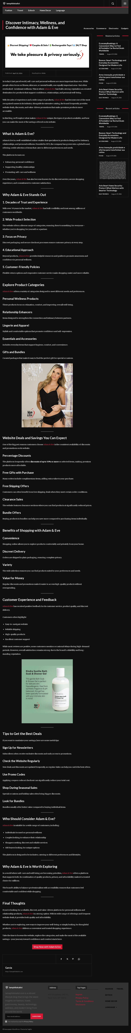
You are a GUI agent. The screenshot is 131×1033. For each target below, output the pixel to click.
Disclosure (80, 1004)
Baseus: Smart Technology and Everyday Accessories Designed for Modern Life (112, 62)
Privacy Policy (28, 1021)
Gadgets (124, 28)
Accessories (89, 28)
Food (101, 83)
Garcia (8, 967)
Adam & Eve (50, 89)
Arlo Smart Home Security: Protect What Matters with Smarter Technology (111, 91)
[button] (112, 3)
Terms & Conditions (85, 1001)
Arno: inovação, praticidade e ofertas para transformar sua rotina (112, 77)
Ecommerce (101, 28)
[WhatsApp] (78, 959)
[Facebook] (61, 959)
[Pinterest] (72, 959)
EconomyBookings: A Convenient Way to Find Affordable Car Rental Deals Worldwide (111, 47)
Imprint (79, 994)
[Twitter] (67, 959)
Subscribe (36, 1016)
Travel (101, 54)
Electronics (113, 28)
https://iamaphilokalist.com (14, 971)
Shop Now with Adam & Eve (47, 946)
